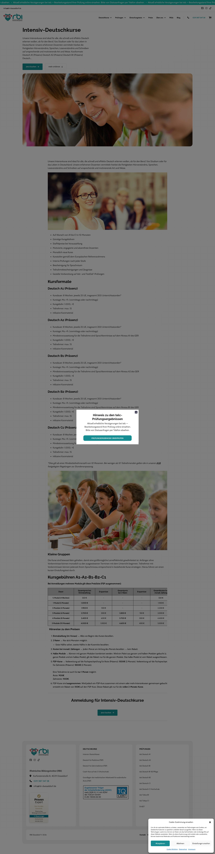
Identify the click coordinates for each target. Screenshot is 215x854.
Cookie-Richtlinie (172, 849)
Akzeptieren (160, 843)
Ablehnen (180, 843)
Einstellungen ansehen (201, 843)
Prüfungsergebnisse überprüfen (107, 438)
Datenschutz (183, 849)
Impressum (191, 849)
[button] (210, 822)
